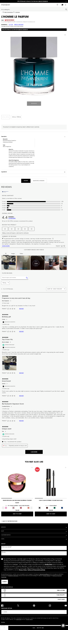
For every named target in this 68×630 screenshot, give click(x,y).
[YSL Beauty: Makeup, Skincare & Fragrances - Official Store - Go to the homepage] (5, 5)
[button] (5, 228)
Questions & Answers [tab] (38, 180)
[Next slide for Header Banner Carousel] (66, 1)
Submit (4, 581)
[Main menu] (66, 5)
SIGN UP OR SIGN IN (23, 29)
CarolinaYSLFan (6, 406)
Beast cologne (5, 342)
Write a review (18, 24)
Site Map (3, 622)
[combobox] (33, 9)
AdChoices (18, 619)
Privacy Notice (46, 575)
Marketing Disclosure (13, 575)
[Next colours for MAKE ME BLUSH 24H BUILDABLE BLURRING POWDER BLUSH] (31, 508)
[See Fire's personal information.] (5, 431)
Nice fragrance (5, 300)
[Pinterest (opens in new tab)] (34, 605)
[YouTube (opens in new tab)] (66, 605)
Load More (34, 452)
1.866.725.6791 (60, 595)
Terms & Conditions (44, 574)
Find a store (61, 590)
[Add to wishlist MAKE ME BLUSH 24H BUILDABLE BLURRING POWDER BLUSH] (32, 467)
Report (21, 308)
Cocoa (3, 319)
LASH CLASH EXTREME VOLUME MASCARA (51, 500)
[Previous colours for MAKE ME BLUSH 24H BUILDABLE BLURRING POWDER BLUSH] (3, 508)
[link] (62, 4)
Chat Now (61, 599)
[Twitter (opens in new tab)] (18, 605)
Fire (3, 431)
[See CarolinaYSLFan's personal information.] (11, 406)
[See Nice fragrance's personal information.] (10, 300)
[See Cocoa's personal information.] (6, 319)
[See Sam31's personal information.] (7, 383)
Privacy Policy (29, 619)
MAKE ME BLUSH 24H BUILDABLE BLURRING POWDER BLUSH (17, 501)
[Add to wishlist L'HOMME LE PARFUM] (65, 35)
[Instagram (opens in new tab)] (50, 605)
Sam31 (3, 383)
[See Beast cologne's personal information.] (10, 342)
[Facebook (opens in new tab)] (2, 605)
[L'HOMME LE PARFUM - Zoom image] (34, 66)
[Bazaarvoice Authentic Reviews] (5, 192)
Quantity (3, 625)
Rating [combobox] (4, 282)
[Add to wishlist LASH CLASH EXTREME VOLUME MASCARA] (65, 467)
